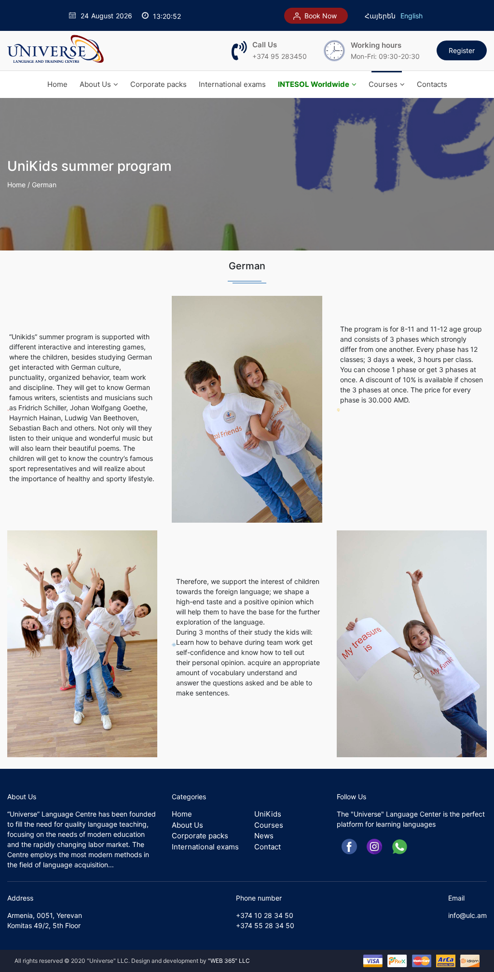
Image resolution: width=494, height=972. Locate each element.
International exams (232, 84)
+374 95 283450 (279, 56)
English (411, 16)
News (264, 835)
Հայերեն (380, 16)
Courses (383, 84)
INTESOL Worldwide (313, 84)
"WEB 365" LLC (229, 960)
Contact (267, 846)
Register (462, 50)
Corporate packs (158, 84)
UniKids (267, 814)
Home (57, 84)
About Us (95, 84)
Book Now (319, 16)
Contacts (432, 84)
